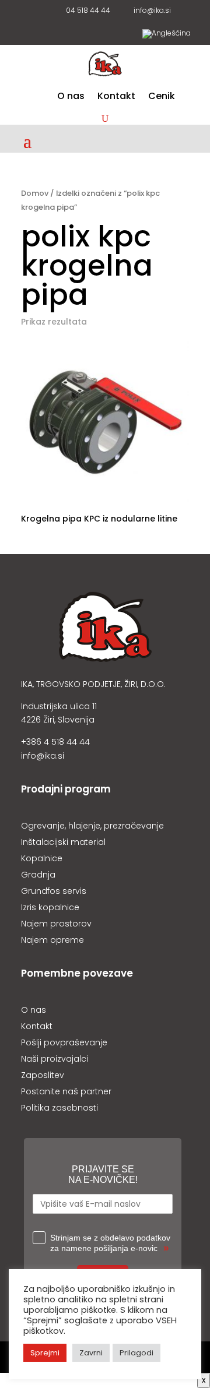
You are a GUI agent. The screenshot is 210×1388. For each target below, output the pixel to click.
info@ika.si (150, 10)
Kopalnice (41, 858)
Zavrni (91, 1352)
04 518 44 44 (86, 10)
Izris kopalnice (50, 907)
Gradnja (38, 874)
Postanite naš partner (66, 1091)
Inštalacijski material (63, 842)
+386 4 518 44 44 (55, 742)
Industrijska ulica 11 (59, 706)
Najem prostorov (56, 923)
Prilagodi (136, 1352)
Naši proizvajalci (54, 1059)
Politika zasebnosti (59, 1108)
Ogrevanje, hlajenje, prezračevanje (92, 826)
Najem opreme (52, 940)
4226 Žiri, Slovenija (57, 719)
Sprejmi (45, 1352)
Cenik (161, 97)
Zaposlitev (42, 1075)
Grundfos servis (53, 891)
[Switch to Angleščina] (166, 36)
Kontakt (116, 97)
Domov (34, 193)
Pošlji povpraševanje (64, 1042)
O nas (71, 97)
